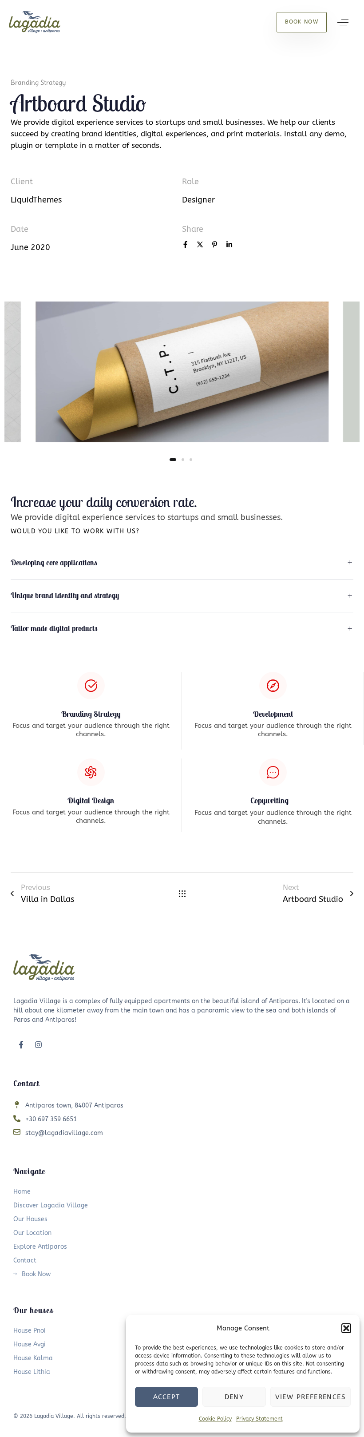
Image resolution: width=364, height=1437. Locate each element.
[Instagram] (38, 1044)
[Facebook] (185, 246)
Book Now (36, 1274)
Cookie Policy (215, 1419)
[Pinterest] (214, 246)
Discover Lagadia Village (50, 1205)
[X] (200, 246)
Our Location (32, 1233)
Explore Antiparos (40, 1246)
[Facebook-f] (20, 1044)
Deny (234, 1397)
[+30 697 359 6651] (182, 1120)
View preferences (310, 1397)
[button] (346, 1328)
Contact (24, 1260)
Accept (166, 1397)
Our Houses (30, 1219)
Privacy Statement (259, 1419)
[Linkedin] (229, 246)
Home (22, 1191)
